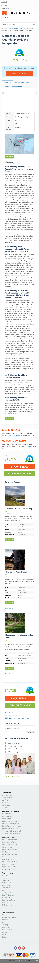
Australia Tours (7, 897)
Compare (30, 732)
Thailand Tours (7, 888)
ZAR (23, 718)
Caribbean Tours (7, 847)
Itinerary (7, 82)
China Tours (6, 902)
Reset (27, 718)
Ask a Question (12, 430)
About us (4, 2)
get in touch (29, 446)
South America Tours (9, 842)
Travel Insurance (7, 798)
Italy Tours (5, 875)
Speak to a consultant (16, 441)
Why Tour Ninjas (7, 795)
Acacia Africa (6, 819)
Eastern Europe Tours (9, 854)
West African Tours (8, 869)
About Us (5, 802)
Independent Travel (9, 917)
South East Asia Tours (9, 840)
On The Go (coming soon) (10, 824)
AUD (19, 718)
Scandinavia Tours (8, 857)
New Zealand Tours (8, 895)
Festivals (5, 920)
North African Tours (9, 867)
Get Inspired (17, 86)
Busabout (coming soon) (10, 828)
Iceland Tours (6, 883)
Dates (6, 86)
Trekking (5, 925)
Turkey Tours (6, 893)
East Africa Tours (8, 864)
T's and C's (6, 807)
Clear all (7, 732)
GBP (15, 718)
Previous (5, 101)
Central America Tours (9, 845)
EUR (10, 718)
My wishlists (5, 5)
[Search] (34, 24)
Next (33, 101)
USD (6, 718)
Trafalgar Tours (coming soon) (12, 833)
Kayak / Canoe (7, 930)
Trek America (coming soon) (11, 831)
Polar (4, 922)
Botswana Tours (7, 905)
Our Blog (5, 800)
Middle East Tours (8, 859)
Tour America (6, 878)
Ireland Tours (6, 890)
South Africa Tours (8, 900)
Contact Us (5, 9)
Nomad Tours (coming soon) (11, 826)
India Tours (6, 885)
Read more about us (12, 776)
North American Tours (9, 849)
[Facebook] (15, 948)
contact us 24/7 (13, 435)
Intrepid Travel (7, 816)
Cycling (4, 932)
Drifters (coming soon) (9, 821)
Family (4, 934)
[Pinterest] (19, 948)
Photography (6, 915)
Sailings (4, 937)
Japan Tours (6, 880)
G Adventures (6, 814)
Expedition (6, 927)
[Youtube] (23, 948)
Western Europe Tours (10, 852)
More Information (22, 82)
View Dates (9, 157)
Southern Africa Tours (9, 862)
